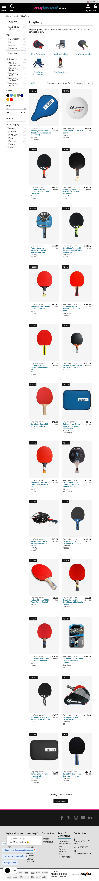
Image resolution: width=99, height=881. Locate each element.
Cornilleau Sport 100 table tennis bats (39, 425)
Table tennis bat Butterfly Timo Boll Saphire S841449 (38, 250)
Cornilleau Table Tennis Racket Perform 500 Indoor (73, 660)
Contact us (48, 842)
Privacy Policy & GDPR (62, 851)
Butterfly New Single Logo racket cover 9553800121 (39, 776)
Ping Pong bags (38, 54)
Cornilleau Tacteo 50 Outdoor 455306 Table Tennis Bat (72, 250)
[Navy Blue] (21, 95)
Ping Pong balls (60, 72)
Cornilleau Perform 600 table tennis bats (40, 308)
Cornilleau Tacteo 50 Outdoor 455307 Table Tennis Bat (40, 191)
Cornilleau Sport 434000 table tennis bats (39, 367)
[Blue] (11, 95)
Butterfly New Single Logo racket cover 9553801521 (71, 426)
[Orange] (7, 99)
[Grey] (18, 95)
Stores (46, 839)
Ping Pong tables (60, 54)
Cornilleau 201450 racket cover (70, 718)
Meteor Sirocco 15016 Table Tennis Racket (40, 601)
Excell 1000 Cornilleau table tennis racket (40, 659)
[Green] (14, 95)
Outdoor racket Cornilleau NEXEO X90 (72, 542)
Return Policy (65, 857)
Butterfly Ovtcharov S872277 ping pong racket (39, 543)
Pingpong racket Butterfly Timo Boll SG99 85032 (71, 191)
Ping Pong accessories (38, 73)
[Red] (11, 99)
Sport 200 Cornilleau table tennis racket (72, 775)
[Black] (7, 95)
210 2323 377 (82, 847)
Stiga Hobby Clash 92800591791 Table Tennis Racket (71, 485)
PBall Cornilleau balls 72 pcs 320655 (73, 132)
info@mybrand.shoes (83, 853)
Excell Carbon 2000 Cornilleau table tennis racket (73, 602)
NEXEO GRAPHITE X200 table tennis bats (72, 366)
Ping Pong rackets (83, 54)
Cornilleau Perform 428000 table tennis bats (39, 485)
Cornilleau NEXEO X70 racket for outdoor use (40, 718)
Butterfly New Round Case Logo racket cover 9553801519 (41, 133)
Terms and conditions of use (65, 843)
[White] (14, 99)
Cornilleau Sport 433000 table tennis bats (71, 309)
